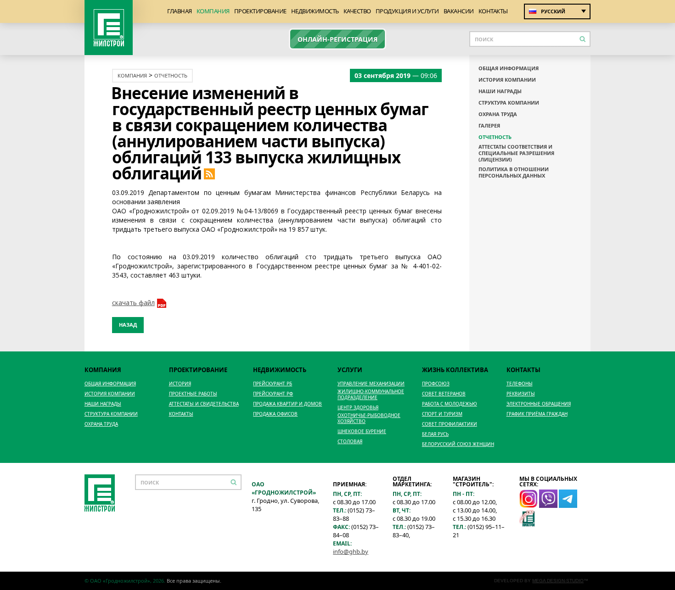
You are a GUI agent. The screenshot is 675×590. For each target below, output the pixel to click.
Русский (553, 11)
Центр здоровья (358, 408)
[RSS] (209, 173)
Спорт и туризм (442, 414)
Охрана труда (497, 114)
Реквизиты (520, 394)
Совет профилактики (449, 424)
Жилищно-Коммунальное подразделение (371, 395)
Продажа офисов (275, 414)
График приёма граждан (537, 414)
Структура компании (508, 103)
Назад (128, 324)
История (180, 384)
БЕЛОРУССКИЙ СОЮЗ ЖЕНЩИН (458, 444)
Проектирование (260, 11)
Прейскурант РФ (273, 394)
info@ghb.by (350, 551)
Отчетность (170, 75)
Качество (357, 11)
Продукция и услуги (407, 11)
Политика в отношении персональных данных (513, 172)
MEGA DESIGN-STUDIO (558, 580)
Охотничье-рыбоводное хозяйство (369, 418)
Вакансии (459, 11)
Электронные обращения (538, 404)
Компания (213, 11)
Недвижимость (315, 11)
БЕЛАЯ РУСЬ (435, 434)
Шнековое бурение (362, 431)
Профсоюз (436, 384)
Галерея (489, 125)
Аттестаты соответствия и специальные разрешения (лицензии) (516, 153)
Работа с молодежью (449, 404)
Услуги (350, 370)
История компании (507, 80)
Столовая (350, 442)
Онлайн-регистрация (337, 39)
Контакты (493, 11)
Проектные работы (193, 394)
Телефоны (519, 384)
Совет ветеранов (444, 394)
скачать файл (133, 302)
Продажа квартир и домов (287, 404)
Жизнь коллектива (455, 370)
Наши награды (500, 91)
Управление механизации (371, 384)
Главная (179, 11)
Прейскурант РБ (272, 384)
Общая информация (508, 68)
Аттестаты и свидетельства (204, 404)
